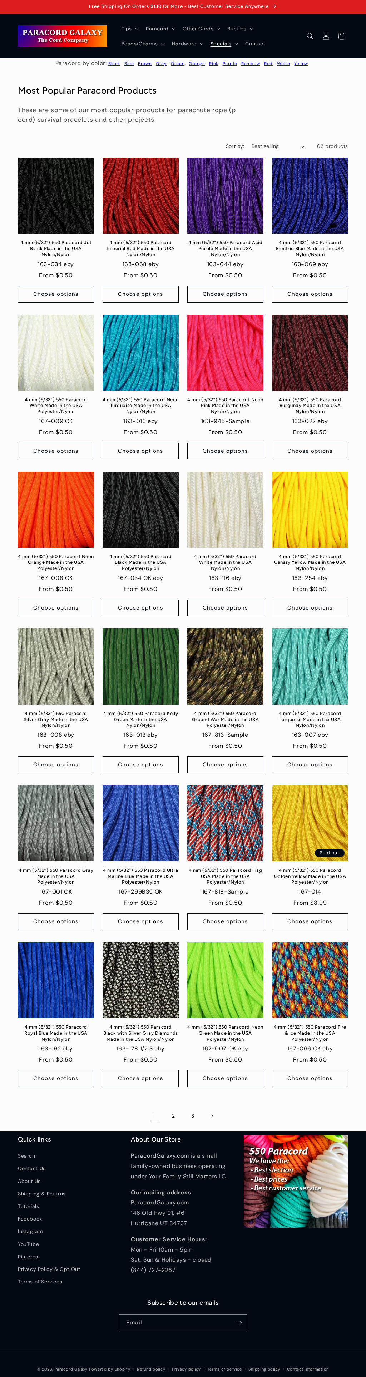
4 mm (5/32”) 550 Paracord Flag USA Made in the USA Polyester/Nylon (225, 876)
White (283, 63)
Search (26, 1156)
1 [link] (154, 1115)
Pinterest (29, 1256)
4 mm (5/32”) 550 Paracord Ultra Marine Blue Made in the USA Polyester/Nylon (140, 876)
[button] (129, 28)
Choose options (56, 294)
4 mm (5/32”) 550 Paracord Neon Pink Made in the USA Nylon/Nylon (225, 405)
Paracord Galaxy (71, 1369)
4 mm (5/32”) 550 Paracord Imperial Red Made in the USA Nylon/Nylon (141, 248)
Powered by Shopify (109, 1369)
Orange (197, 63)
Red (268, 63)
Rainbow (250, 63)
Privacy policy (186, 1369)
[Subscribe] (239, 1322)
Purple (230, 63)
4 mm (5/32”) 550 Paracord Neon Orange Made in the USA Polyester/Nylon (56, 562)
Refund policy (151, 1369)
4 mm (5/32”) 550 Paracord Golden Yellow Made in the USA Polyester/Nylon (310, 876)
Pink (213, 63)
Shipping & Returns (42, 1193)
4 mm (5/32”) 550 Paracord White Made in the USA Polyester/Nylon (56, 405)
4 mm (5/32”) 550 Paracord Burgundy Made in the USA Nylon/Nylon (310, 405)
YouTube (28, 1244)
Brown (145, 63)
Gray (161, 63)
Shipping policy (264, 1369)
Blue (129, 63)
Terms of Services (40, 1281)
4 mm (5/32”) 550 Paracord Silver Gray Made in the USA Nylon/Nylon (56, 719)
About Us (29, 1181)
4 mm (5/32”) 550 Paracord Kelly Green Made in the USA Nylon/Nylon (140, 719)
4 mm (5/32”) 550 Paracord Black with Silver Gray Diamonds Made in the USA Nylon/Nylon (140, 1033)
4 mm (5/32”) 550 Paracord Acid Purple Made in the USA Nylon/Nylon (225, 248)
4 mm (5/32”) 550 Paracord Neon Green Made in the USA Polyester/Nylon (225, 1033)
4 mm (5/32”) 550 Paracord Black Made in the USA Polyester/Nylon (140, 562)
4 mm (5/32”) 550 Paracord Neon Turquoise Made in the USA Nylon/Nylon (141, 405)
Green (177, 63)
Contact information (308, 1369)
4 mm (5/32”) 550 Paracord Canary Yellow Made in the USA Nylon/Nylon (310, 562)
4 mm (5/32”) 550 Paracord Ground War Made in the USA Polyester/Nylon (225, 719)
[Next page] (212, 1116)
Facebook (30, 1219)
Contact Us (32, 1168)
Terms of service (225, 1369)
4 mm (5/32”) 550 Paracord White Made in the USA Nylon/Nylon (225, 562)
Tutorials (28, 1206)
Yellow (301, 63)
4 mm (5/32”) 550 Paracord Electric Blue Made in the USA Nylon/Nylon (310, 248)
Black (114, 63)
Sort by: (235, 146)
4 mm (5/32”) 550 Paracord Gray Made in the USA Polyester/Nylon (56, 876)
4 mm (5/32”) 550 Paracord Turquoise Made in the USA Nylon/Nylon (310, 719)
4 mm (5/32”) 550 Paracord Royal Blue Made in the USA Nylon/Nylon (56, 1033)
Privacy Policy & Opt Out (49, 1269)
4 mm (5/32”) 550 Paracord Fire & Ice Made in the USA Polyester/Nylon (310, 1033)
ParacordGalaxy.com (160, 1155)
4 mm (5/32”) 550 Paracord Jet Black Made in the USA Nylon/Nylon (56, 248)
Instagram (30, 1231)
